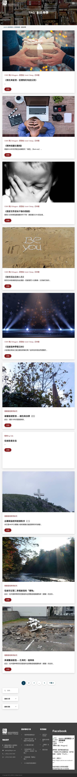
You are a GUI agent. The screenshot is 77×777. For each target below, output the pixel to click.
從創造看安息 (10, 441)
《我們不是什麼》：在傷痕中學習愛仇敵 (30, 740)
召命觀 (37, 75)
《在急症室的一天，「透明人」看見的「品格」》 (30, 751)
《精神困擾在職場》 (13, 146)
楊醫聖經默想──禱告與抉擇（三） (20, 416)
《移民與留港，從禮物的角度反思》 (20, 80)
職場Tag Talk (8, 436)
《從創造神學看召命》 (14, 347)
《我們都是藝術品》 (29, 735)
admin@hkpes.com (10, 750)
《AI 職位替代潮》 (29, 745)
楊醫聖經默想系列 (10, 411)
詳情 (7, 89)
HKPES (12, 775)
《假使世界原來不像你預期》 (17, 211)
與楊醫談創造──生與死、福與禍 (19, 660)
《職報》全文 (45, 745)
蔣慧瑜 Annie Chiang (26, 75)
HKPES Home (44, 735)
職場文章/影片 (45, 740)
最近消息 (45, 749)
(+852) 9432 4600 (9, 757)
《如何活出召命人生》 (14, 277)
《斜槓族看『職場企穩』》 (29, 758)
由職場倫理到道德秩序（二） (17, 521)
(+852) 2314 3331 (9, 754)
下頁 (50, 683)
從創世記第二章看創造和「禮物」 (19, 591)
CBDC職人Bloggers (11, 75)
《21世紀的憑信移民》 (30, 763)
